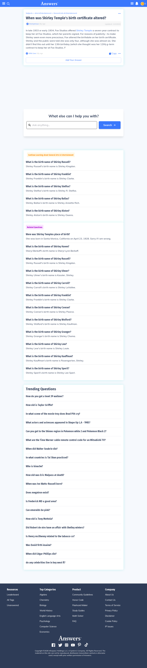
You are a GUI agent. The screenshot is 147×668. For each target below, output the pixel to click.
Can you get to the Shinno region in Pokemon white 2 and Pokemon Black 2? (66, 431)
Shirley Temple (84, 30)
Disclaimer (110, 616)
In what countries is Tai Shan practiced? (47, 457)
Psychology (45, 621)
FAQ (74, 621)
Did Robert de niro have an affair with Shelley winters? (55, 527)
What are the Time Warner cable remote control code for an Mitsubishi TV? (66, 440)
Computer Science (48, 626)
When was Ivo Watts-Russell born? (44, 483)
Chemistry (44, 600)
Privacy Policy (111, 610)
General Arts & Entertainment (65, 13)
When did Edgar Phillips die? (41, 553)
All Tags (10, 600)
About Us (109, 594)
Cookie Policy (111, 621)
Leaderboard (13, 594)
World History (46, 610)
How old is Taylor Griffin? (39, 405)
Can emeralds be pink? (38, 510)
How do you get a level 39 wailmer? (44, 396)
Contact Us (110, 600)
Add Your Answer (73, 60)
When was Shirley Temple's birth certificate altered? (66, 18)
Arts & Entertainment (43, 13)
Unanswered (13, 605)
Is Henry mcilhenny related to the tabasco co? (50, 536)
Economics (44, 632)
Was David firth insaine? (38, 545)
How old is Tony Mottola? (39, 518)
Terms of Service (112, 605)
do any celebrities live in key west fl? (45, 562)
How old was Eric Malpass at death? (45, 475)
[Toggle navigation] (3, 3)
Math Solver (77, 616)
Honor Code (78, 600)
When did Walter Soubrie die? (42, 448)
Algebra (43, 594)
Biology (43, 605)
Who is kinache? (34, 466)
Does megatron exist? (37, 492)
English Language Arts (50, 616)
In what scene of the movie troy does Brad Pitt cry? (53, 413)
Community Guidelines (82, 594)
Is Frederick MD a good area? (41, 501)
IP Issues (109, 626)
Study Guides (78, 610)
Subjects (29, 13)
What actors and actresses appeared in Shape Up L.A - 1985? (58, 422)
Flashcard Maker (80, 605)
